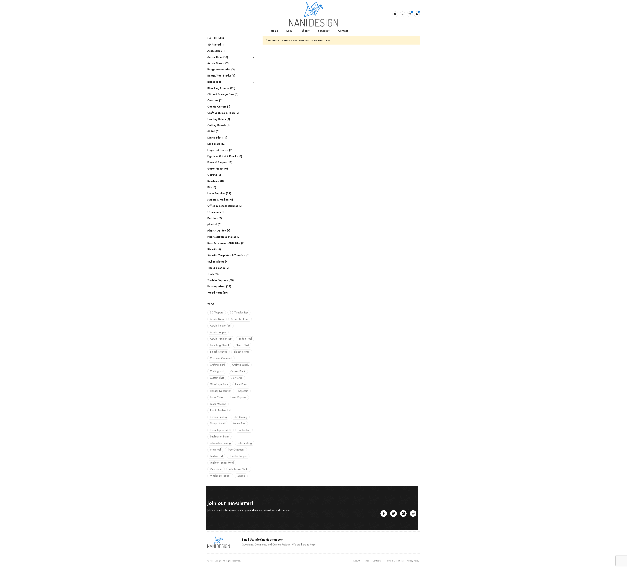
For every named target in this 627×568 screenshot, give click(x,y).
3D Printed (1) (216, 45)
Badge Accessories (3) (221, 69)
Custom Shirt (217, 378)
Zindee (241, 476)
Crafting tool (217, 371)
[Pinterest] (403, 513)
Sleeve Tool (238, 423)
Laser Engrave (238, 397)
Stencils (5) (214, 249)
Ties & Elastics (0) (218, 268)
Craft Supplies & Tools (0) (223, 113)
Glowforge (236, 378)
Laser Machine (218, 404)
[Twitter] (393, 513)
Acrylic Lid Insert (240, 319)
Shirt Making (240, 417)
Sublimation (244, 430)
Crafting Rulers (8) (218, 119)
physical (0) (214, 224)
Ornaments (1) (216, 212)
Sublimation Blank (219, 436)
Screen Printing (218, 417)
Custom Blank (237, 371)
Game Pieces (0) (217, 169)
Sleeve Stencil (217, 423)
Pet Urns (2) (214, 218)
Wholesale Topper (220, 476)
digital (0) (213, 131)
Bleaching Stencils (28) (221, 88)
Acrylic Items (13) (217, 57)
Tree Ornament (236, 449)
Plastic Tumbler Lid (220, 410)
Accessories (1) (216, 51)
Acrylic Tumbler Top (221, 339)
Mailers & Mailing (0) (220, 200)
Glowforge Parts (219, 384)
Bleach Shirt (242, 345)
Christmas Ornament (221, 358)
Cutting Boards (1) (218, 125)
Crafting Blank (217, 365)
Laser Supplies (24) (219, 193)
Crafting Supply (240, 365)
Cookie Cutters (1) (218, 107)
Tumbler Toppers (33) (220, 280)
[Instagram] (413, 513)
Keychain (243, 391)
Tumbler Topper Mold (222, 463)
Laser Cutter (217, 397)
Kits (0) (211, 187)
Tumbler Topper (238, 456)
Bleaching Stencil (219, 345)
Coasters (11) (215, 100)
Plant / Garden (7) (218, 231)
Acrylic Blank (217, 319)
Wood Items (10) (217, 293)
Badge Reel (245, 339)
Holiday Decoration (220, 391)
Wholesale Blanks (239, 469)
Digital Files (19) (217, 138)
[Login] (402, 14)
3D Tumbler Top (239, 312)
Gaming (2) (214, 175)
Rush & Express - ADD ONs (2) (225, 243)
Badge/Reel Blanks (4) (221, 76)
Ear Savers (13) (216, 144)
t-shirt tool (215, 449)
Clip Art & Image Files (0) (222, 94)
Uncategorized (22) (219, 286)
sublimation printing (220, 443)
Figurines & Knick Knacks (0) (224, 156)
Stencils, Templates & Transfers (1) (228, 255)
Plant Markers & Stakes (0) (223, 237)
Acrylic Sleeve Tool (220, 325)
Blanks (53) (214, 82)
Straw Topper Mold (220, 430)
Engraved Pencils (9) (220, 150)
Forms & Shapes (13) (219, 162)
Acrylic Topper (218, 332)
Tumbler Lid (216, 456)
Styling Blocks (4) (217, 262)
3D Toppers (216, 312)
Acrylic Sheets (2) (218, 63)
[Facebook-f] (383, 513)
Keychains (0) (215, 181)
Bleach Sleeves (218, 352)
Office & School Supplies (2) (224, 206)
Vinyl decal (216, 469)
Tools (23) (213, 274)
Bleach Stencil (241, 352)
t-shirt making (245, 443)
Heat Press (241, 384)
